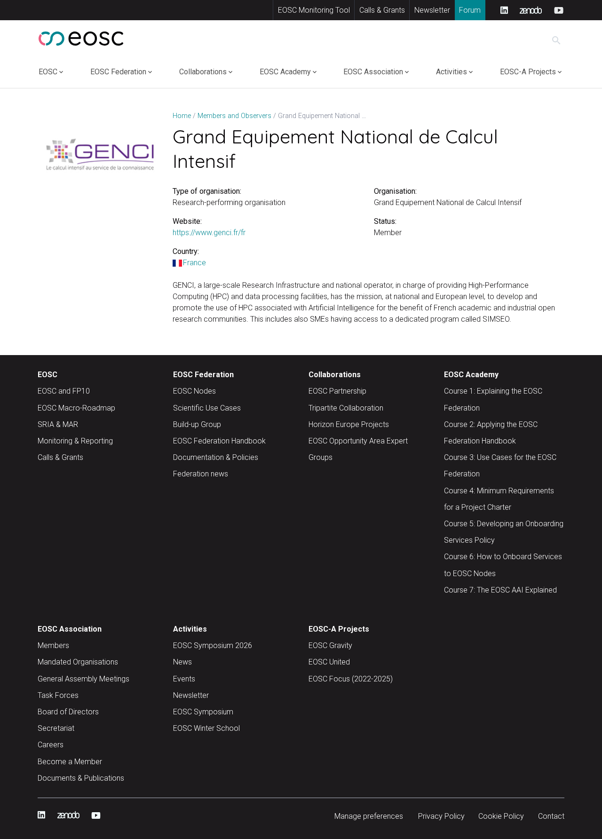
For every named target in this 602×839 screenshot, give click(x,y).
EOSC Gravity (330, 645)
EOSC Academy (285, 71)
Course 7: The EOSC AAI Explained (500, 590)
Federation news (200, 473)
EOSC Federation (118, 71)
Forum (470, 10)
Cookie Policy (501, 816)
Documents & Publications (81, 778)
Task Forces (58, 695)
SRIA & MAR (58, 424)
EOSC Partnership (337, 391)
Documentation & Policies (215, 457)
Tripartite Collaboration (346, 408)
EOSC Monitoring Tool (314, 10)
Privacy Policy (441, 816)
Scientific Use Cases (207, 408)
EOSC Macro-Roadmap (76, 408)
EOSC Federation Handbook (219, 440)
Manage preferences (368, 816)
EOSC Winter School (206, 728)
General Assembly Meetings (83, 678)
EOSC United (329, 661)
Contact (551, 816)
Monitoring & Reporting (75, 440)
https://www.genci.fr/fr (209, 232)
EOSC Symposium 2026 (212, 645)
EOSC (48, 71)
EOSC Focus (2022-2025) (351, 678)
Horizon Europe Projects (349, 424)
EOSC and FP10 (64, 391)
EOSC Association (373, 71)
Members (53, 645)
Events (184, 678)
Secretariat (56, 728)
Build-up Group (197, 424)
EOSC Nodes (194, 391)
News (182, 661)
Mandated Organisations (78, 661)
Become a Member (70, 761)
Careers (50, 744)
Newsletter (432, 10)
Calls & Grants (382, 10)
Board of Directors (68, 711)
